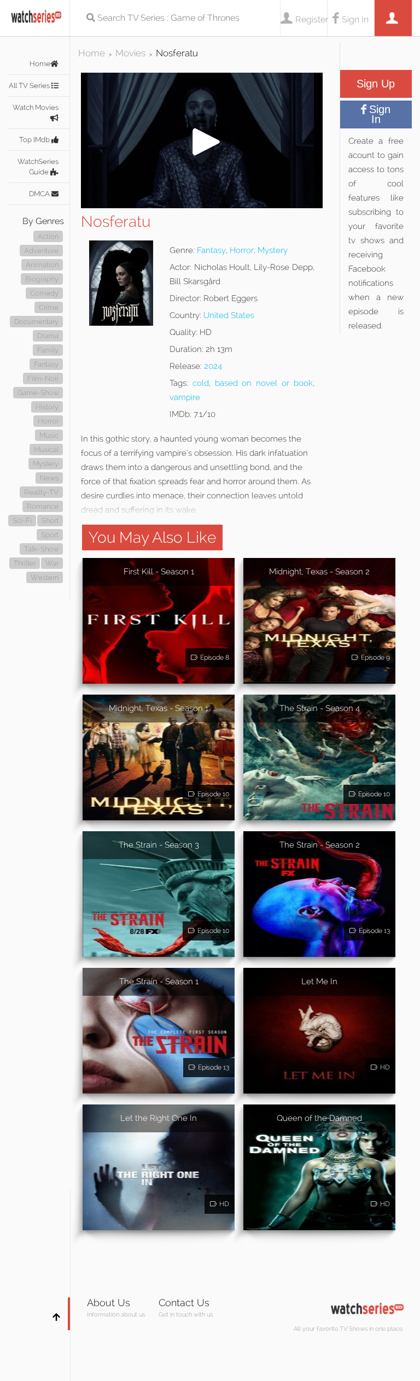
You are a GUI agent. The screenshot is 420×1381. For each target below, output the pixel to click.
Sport (50, 535)
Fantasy (46, 364)
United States (228, 315)
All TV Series (30, 85)
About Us (108, 1302)
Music (49, 435)
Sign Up (376, 84)
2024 (213, 366)
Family (48, 350)
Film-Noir (43, 378)
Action (48, 236)
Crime (49, 307)
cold (200, 383)
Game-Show (38, 393)
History (47, 407)
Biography (42, 279)
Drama (48, 336)
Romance (43, 506)
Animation (42, 265)
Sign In (355, 19)
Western (45, 577)
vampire (185, 397)
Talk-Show (41, 549)
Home (40, 64)
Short (50, 520)
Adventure (41, 250)
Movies (130, 53)
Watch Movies (36, 107)
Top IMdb (35, 140)
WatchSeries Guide (38, 166)
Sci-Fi (22, 520)
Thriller (25, 563)
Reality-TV (41, 492)
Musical (46, 449)
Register (311, 19)
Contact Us (184, 1302)
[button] (202, 205)
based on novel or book (264, 383)
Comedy (44, 293)
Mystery (46, 464)
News (49, 478)
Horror (48, 421)
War (52, 563)
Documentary (36, 322)
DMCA (40, 194)
